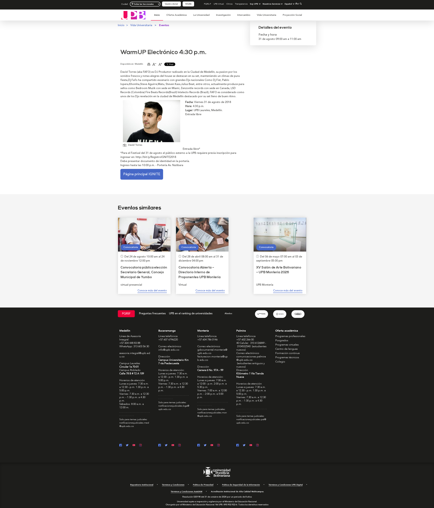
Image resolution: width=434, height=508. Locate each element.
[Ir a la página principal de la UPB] (133, 15)
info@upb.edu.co (168, 349)
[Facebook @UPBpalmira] (237, 445)
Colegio (280, 361)
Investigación (223, 15)
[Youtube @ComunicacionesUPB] (134, 445)
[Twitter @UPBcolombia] (127, 445)
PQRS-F (207, 4)
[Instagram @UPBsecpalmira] (257, 445)
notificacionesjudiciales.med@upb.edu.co (134, 424)
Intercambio (243, 15)
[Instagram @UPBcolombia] (140, 445)
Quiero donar (171, 4)
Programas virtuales (287, 344)
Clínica (229, 4)
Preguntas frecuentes (152, 313)
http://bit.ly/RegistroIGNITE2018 (156, 157)
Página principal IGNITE (141, 174)
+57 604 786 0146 (207, 339)
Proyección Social (292, 15)
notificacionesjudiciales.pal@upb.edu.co (251, 421)
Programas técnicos (287, 357)
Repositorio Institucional (141, 484)
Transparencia (241, 4)
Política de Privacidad (203, 484)
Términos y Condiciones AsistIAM (186, 491)
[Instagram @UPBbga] (179, 445)
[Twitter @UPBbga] (166, 445)
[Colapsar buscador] (300, 3)
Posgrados (281, 340)
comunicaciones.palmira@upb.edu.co (251, 358)
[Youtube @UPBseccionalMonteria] (212, 445)
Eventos (164, 25)
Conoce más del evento (152, 291)
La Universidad (201, 15)
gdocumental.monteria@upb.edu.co (212, 351)
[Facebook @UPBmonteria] (198, 445)
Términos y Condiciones (173, 484)
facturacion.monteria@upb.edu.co (212, 358)
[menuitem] (157, 17)
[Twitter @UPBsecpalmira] (244, 445)
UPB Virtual (219, 4)
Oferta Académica (176, 15)
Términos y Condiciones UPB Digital (286, 484)
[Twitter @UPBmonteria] (205, 445)
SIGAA (188, 4)
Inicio (157, 15)
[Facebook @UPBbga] (159, 445)
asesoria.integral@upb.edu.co (134, 354)
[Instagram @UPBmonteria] (218, 445)
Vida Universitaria (266, 15)
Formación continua (287, 353)
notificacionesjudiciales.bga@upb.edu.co (173, 407)
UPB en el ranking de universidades (190, 313)
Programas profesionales (290, 336)
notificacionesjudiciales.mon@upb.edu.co (212, 414)
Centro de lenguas (286, 349)
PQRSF (126, 314)
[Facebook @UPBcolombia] (120, 445)
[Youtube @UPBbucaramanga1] (173, 445)
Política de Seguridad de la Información (241, 484)
